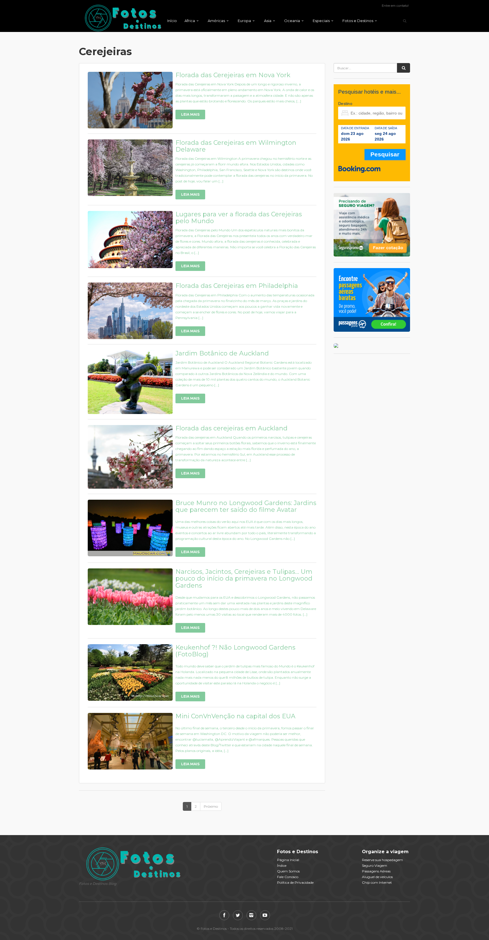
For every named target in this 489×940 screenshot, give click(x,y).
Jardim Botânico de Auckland (222, 353)
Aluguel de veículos (377, 877)
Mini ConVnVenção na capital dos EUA (235, 716)
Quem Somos (288, 871)
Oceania (292, 20)
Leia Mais (190, 114)
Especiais (321, 20)
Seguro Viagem (374, 865)
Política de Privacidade (295, 882)
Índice (281, 865)
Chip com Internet (377, 882)
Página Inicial (288, 860)
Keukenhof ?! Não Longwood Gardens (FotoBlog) (235, 651)
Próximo (211, 806)
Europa (244, 20)
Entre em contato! (395, 6)
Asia (267, 20)
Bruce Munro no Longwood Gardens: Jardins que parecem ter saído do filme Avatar (245, 506)
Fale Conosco (287, 877)
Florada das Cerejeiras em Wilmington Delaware (235, 146)
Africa (190, 20)
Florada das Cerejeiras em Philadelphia (236, 286)
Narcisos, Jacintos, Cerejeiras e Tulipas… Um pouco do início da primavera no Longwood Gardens (243, 578)
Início (172, 20)
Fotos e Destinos (357, 20)
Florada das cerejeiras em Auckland (231, 428)
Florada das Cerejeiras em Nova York (232, 75)
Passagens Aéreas (376, 871)
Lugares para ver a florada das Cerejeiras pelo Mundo (238, 217)
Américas (216, 20)
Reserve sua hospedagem (382, 860)
